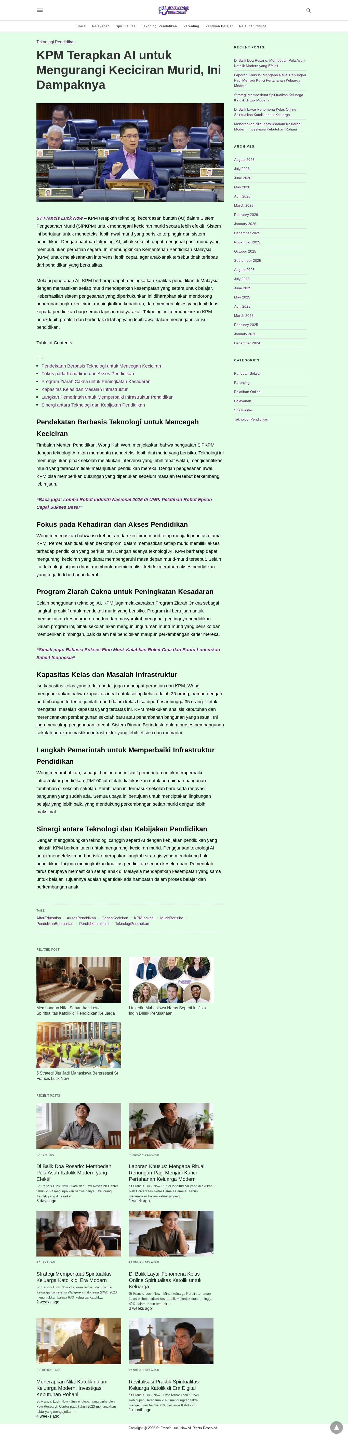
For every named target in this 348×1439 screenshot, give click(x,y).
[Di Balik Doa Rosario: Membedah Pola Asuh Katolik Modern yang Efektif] (78, 1126)
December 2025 (247, 233)
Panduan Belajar (219, 26)
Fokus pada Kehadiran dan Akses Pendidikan (88, 373)
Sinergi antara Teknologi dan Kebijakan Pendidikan (93, 405)
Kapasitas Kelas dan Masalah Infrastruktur (85, 389)
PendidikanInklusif (94, 923)
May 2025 (242, 297)
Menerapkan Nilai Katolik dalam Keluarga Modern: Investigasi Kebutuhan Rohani (72, 1388)
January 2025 (245, 334)
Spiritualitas (126, 26)
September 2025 (247, 260)
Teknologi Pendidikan (159, 26)
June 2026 (242, 178)
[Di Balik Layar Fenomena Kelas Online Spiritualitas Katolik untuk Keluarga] (171, 1234)
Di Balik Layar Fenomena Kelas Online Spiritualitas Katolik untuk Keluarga (165, 1280)
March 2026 (243, 205)
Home (81, 26)
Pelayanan (101, 26)
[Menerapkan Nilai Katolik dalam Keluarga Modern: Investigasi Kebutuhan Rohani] (78, 1341)
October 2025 (245, 251)
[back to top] (336, 1427)
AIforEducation (48, 918)
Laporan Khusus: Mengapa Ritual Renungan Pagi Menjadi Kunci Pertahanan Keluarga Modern (166, 1172)
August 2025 (244, 270)
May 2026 (242, 187)
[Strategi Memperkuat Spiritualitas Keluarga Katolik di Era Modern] (78, 1234)
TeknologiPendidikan (132, 923)
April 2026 (242, 196)
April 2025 (242, 306)
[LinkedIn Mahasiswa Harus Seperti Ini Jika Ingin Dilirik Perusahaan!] (171, 980)
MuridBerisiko (171, 918)
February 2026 (246, 215)
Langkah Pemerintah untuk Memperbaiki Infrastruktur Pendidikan (107, 397)
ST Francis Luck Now (59, 218)
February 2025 (246, 325)
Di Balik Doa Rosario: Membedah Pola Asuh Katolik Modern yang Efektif (73, 1172)
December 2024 (247, 343)
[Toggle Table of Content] (40, 358)
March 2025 (243, 315)
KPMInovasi (144, 918)
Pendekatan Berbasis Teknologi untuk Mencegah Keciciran (101, 366)
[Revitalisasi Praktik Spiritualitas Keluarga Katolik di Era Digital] (171, 1341)
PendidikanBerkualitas (54, 923)
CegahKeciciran (115, 918)
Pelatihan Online (252, 26)
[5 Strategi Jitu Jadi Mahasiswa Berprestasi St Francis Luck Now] (78, 1045)
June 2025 (242, 288)
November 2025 (247, 242)
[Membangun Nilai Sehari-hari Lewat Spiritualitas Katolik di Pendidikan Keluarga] (78, 980)
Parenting (191, 26)
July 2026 (242, 169)
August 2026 (244, 160)
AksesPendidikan (81, 918)
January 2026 (245, 224)
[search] (309, 10)
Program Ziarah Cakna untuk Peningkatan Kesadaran (96, 381)
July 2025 (242, 279)
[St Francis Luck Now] (173, 10)
